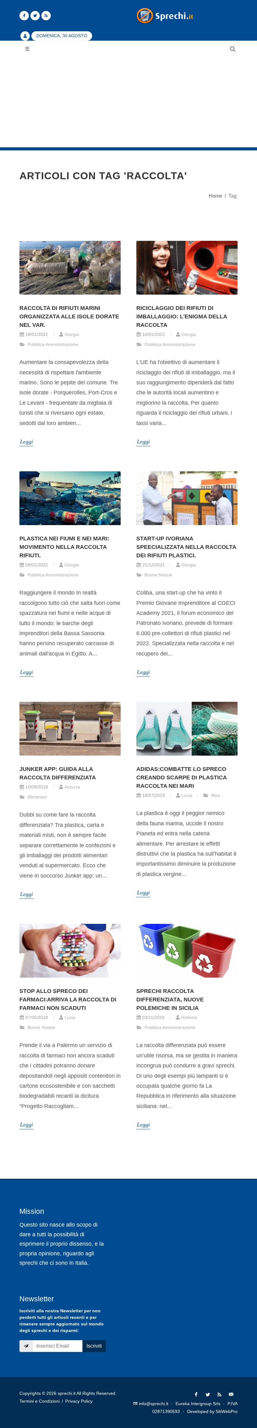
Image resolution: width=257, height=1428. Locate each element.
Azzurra (72, 786)
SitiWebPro (227, 1411)
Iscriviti (94, 1346)
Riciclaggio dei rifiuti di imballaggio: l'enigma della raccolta (181, 316)
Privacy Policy (78, 1401)
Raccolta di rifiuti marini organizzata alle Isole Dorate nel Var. (69, 316)
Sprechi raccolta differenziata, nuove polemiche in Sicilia (170, 999)
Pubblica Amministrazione (52, 344)
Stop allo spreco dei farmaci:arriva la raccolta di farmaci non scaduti (67, 999)
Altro (215, 795)
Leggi (26, 441)
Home (215, 196)
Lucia (186, 795)
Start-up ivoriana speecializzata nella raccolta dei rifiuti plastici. (186, 547)
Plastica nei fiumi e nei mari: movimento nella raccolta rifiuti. (64, 547)
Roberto (189, 1017)
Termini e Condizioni (39, 1401)
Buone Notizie (157, 574)
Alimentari (36, 796)
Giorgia (72, 334)
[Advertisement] (128, 103)
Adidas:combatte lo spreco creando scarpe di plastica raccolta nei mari (181, 777)
